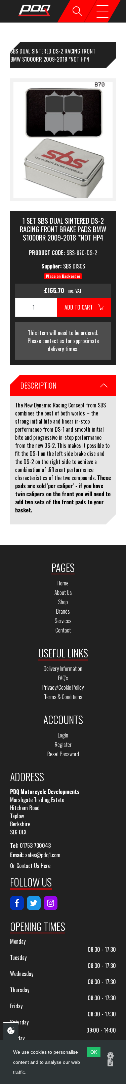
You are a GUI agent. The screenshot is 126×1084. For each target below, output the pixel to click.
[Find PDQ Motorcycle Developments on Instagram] (50, 903)
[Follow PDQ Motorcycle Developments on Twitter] (34, 903)
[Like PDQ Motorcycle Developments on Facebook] (17, 903)
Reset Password (63, 754)
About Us (63, 592)
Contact (63, 630)
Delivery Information (63, 668)
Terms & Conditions (63, 697)
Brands (63, 611)
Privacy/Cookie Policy (63, 687)
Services (63, 621)
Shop (63, 602)
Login (63, 735)
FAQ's (63, 678)
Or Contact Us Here (30, 866)
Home (63, 583)
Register (63, 744)
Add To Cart (81, 307)
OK (93, 1052)
